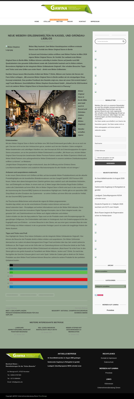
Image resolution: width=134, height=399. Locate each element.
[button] (11, 265)
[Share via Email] (51, 303)
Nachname (98, 143)
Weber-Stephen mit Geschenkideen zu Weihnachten (74, 330)
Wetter (59, 21)
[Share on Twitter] (44, 303)
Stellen (48, 20)
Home (37, 21)
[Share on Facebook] (42, 303)
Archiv (70, 21)
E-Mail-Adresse (100, 150)
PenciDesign (43, 396)
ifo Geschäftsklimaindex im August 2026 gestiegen (64, 358)
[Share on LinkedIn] (48, 303)
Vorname (98, 136)
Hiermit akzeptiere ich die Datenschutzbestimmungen (104, 158)
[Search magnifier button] (123, 41)
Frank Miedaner (12, 295)
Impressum (95, 21)
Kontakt (82, 21)
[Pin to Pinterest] (46, 303)
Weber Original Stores (28, 295)
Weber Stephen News (46, 295)
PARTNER (46, 32)
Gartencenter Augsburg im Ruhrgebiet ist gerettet (64, 362)
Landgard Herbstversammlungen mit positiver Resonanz (19, 330)
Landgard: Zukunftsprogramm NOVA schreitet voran (64, 366)
